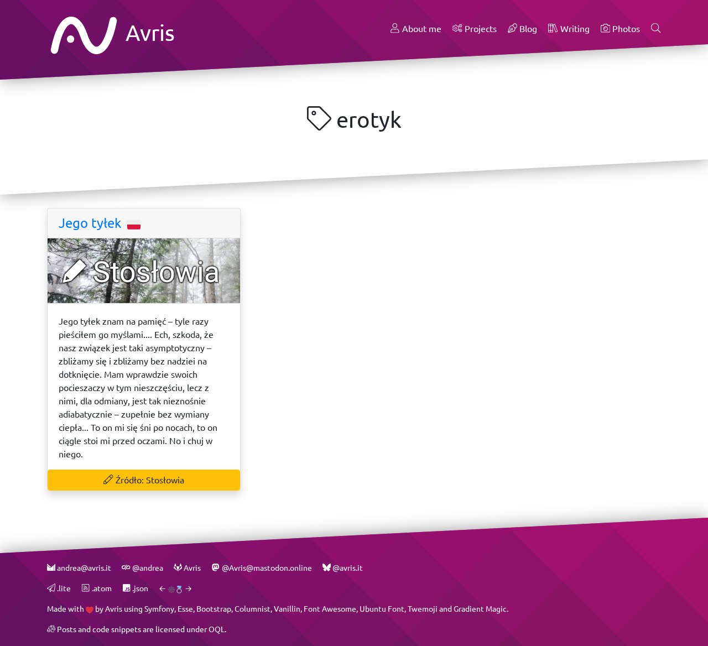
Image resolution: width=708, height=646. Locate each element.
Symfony (159, 608)
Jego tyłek (92, 223)
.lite (63, 588)
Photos (625, 28)
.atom (100, 588)
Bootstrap (213, 608)
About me (420, 28)
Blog (527, 28)
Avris (148, 32)
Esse (185, 608)
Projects (479, 28)
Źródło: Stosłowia (148, 480)
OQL (217, 629)
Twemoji (423, 608)
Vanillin (287, 608)
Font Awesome (330, 608)
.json (139, 588)
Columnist (252, 608)
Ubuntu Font (382, 608)
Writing (574, 28)
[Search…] (656, 28)
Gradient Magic (480, 608)
